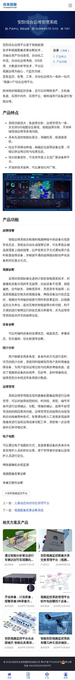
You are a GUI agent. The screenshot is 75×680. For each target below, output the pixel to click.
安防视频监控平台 (17, 493)
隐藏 (64, 50)
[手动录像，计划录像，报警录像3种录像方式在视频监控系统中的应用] (19, 582)
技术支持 (9, 564)
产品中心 (13, 28)
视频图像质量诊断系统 (29, 510)
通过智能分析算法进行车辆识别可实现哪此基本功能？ (19, 558)
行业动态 (9, 647)
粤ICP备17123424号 (51, 662)
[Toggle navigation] (70, 5)
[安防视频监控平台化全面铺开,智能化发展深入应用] (19, 623)
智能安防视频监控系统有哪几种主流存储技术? (55, 641)
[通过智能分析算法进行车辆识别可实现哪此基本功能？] (19, 540)
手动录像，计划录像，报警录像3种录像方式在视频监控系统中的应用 (19, 599)
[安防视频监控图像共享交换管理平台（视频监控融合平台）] (55, 540)
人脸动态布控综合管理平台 (31, 503)
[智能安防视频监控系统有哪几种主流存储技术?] (55, 623)
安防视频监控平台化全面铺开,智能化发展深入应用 (19, 641)
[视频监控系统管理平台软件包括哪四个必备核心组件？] (55, 582)
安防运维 (24, 28)
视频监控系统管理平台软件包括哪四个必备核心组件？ (55, 599)
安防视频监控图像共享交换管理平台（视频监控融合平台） (55, 558)
